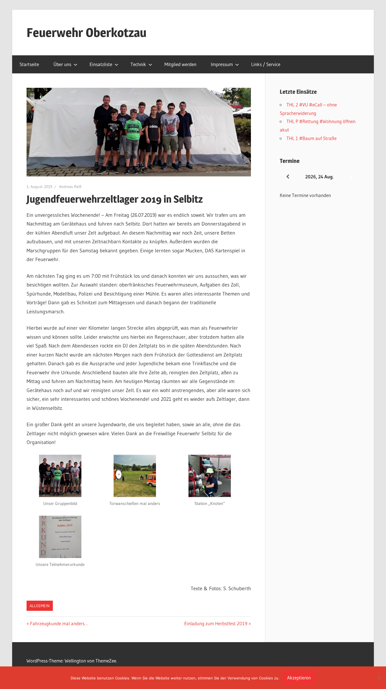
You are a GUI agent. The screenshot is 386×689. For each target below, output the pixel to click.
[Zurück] (288, 176)
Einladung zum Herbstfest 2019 (215, 623)
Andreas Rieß (70, 186)
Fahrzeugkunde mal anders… (59, 623)
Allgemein (40, 605)
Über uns (62, 64)
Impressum (222, 64)
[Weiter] (351, 176)
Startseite (29, 64)
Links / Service (265, 64)
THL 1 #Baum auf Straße (312, 138)
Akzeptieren (299, 678)
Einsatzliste (101, 64)
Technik (138, 64)
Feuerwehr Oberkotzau (86, 32)
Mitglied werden (180, 64)
